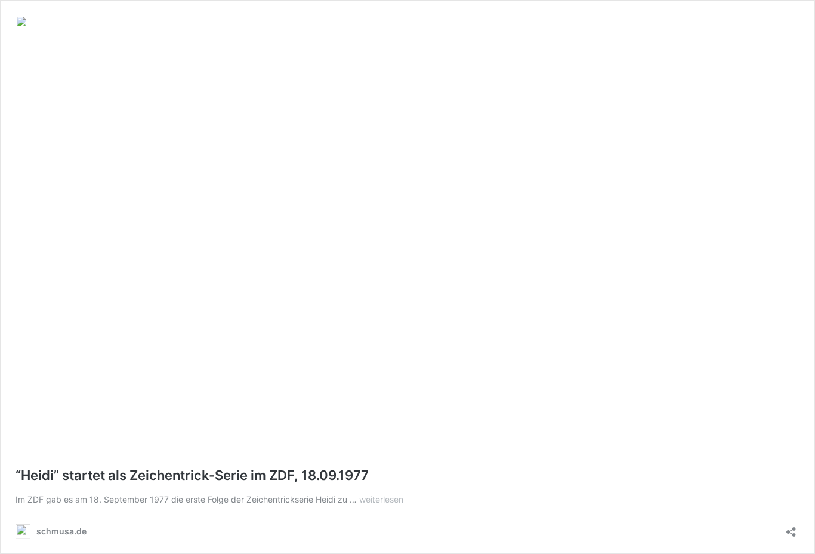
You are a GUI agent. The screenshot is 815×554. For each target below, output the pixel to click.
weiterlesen (381, 499)
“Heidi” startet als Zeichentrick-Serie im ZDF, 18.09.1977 (192, 475)
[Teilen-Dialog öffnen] (791, 528)
